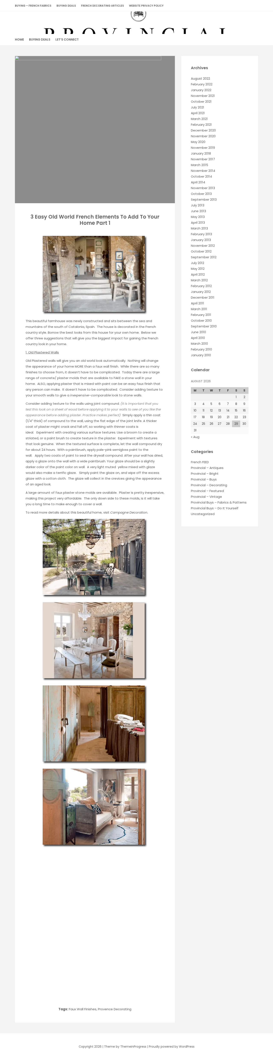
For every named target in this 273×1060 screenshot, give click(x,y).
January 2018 (201, 153)
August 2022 (200, 78)
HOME (19, 39)
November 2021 (203, 95)
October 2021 (201, 101)
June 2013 (198, 211)
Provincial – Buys (204, 479)
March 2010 (199, 343)
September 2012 (203, 257)
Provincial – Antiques (207, 468)
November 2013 (203, 188)
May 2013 (198, 217)
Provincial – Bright (205, 473)
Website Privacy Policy (146, 5)
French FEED (200, 462)
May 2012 (198, 268)
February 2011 (201, 314)
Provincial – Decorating (209, 485)
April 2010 (198, 338)
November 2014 (203, 170)
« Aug (195, 437)
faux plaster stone (70, 492)
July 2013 (197, 205)
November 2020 (203, 136)
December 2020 (203, 130)
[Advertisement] (94, 881)
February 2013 (201, 234)
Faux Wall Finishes (82, 1009)
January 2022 (201, 90)
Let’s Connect (67, 39)
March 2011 (199, 309)
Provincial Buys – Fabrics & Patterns (219, 502)
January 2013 (201, 240)
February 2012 (201, 286)
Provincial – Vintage (206, 496)
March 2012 (199, 280)
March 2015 (199, 165)
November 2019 (203, 147)
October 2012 (201, 251)
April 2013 (198, 222)
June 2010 (198, 332)
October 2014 (201, 176)
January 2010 (201, 355)
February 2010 (201, 349)
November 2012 (203, 245)
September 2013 (204, 199)
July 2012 (197, 263)
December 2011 (202, 297)
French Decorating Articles (102, 5)
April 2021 (198, 113)
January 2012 (201, 291)
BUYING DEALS (66, 5)
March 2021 (199, 119)
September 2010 (204, 326)
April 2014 (198, 182)
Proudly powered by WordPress (172, 1046)
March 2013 (199, 228)
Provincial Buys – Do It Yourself (214, 508)
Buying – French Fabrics (33, 5)
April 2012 (198, 274)
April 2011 (197, 303)
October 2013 (201, 193)
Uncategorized (203, 514)
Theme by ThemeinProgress (125, 1046)
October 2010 (201, 320)
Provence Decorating (114, 1009)
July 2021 (197, 107)
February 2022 (201, 84)
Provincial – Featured (207, 491)
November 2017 (203, 159)
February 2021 (201, 124)
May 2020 (198, 142)
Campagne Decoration (128, 512)
